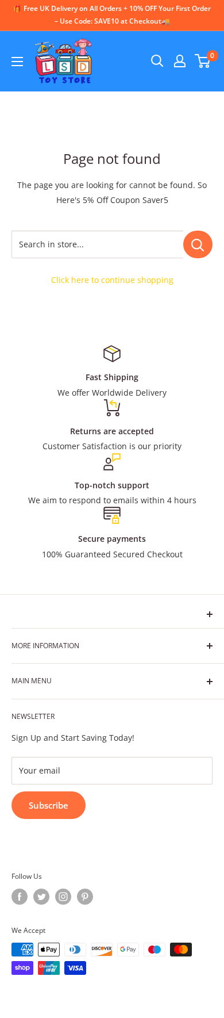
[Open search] (157, 61)
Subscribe (48, 805)
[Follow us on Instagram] (63, 897)
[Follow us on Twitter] (41, 897)
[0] (203, 61)
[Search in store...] (198, 244)
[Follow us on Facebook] (19, 897)
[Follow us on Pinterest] (85, 897)
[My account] (180, 61)
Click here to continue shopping (112, 279)
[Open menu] (17, 61)
